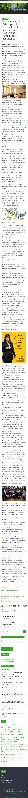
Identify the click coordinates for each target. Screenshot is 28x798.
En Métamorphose (15, 41)
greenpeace (18, 744)
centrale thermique (13, 729)
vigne (9, 762)
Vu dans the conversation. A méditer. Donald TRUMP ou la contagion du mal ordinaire (13, 714)
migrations (7, 752)
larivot (18, 749)
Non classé (5, 18)
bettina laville (14, 727)
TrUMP (4, 762)
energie (12, 739)
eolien (17, 739)
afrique (4, 725)
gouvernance (7, 744)
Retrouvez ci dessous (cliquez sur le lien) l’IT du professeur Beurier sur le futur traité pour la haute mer (13, 599)
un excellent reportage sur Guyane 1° (11, 708)
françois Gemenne (12, 741)
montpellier (14, 751)
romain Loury (9, 760)
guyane (4, 747)
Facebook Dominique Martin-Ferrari (10, 658)
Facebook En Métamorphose (8, 661)
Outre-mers (7, 757)
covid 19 (10, 734)
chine (22, 729)
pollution (16, 758)
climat (3, 732)
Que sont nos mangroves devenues (13, 610)
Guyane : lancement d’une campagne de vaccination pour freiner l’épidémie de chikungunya (12, 675)
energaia (6, 739)
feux (22, 739)
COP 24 (24, 732)
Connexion (3, 775)
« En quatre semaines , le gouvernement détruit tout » (10, 589)
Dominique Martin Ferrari (12, 737)
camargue (3, 729)
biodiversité (22, 727)
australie (6, 727)
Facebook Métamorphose (7, 659)
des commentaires (6, 780)
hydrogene (12, 746)
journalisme (10, 749)
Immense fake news (8, 616)
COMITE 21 (15, 732)
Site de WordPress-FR (6, 782)
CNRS (7, 732)
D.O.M (19, 734)
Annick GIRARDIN (13, 725)
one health (18, 755)
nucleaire (7, 754)
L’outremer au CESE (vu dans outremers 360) (11, 623)
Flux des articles (6, 778)
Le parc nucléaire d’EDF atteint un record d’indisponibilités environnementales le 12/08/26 (13, 701)
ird (3, 749)
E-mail (3, 640)
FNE (3, 741)
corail (3, 734)
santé (16, 760)
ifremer (22, 747)
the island (20, 760)
